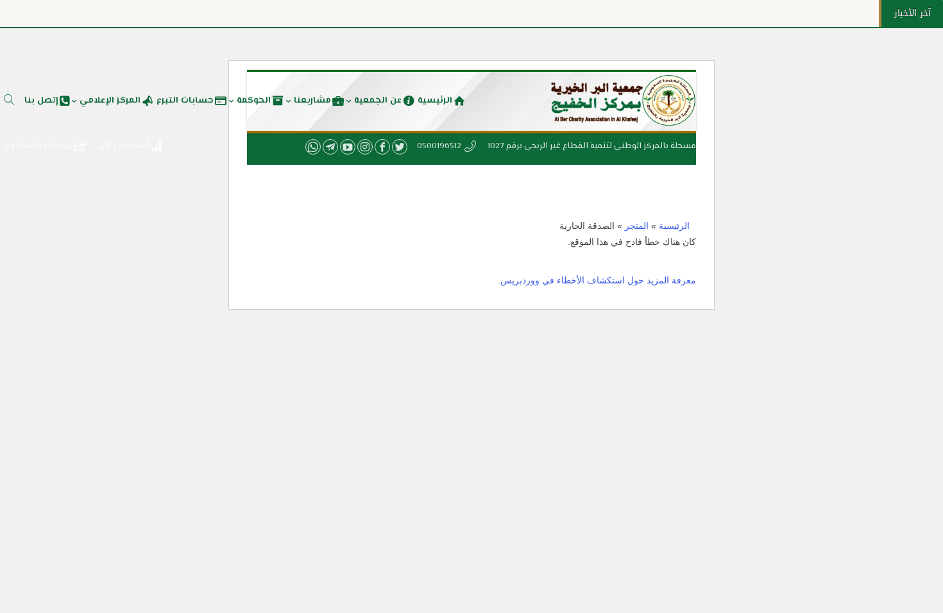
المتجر (637, 226)
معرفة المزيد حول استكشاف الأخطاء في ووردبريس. (597, 280)
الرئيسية (674, 226)
